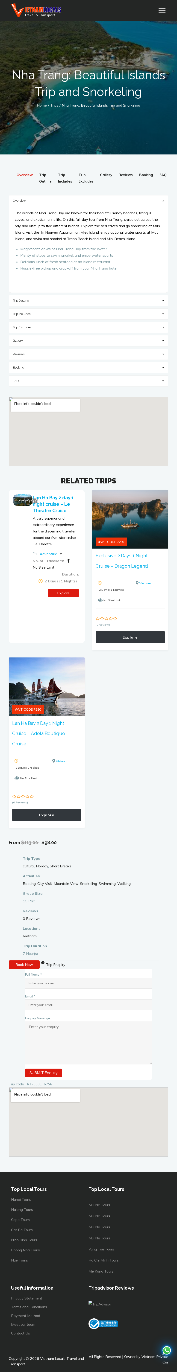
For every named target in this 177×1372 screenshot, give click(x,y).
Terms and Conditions (29, 1307)
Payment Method (25, 1315)
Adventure (49, 554)
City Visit (44, 883)
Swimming (107, 883)
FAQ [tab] (163, 175)
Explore (63, 593)
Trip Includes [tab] (65, 178)
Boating (29, 883)
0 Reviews (32, 918)
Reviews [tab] (126, 175)
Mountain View (66, 883)
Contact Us (20, 1333)
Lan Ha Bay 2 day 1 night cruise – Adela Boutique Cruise (38, 734)
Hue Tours (19, 1260)
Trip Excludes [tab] (86, 178)
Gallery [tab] (106, 175)
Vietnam (145, 583)
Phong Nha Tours (25, 1250)
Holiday (42, 866)
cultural (28, 866)
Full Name (33, 974)
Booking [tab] (146, 175)
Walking (124, 883)
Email (30, 996)
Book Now (24, 964)
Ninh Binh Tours (24, 1240)
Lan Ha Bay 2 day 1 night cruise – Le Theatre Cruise (53, 504)
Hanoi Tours (21, 1199)
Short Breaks (60, 866)
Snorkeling (88, 883)
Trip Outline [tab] (45, 178)
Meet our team (23, 1324)
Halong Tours (22, 1209)
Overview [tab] (25, 175)
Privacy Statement (26, 1298)
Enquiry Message (37, 1018)
